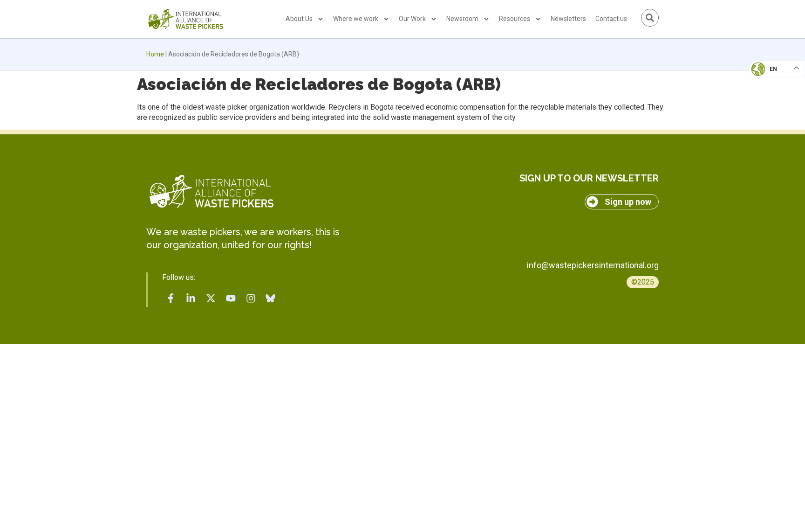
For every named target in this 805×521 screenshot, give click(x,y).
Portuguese (774, 114)
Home (155, 54)
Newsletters (568, 18)
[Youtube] (230, 298)
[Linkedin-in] (191, 298)
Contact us (611, 18)
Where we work (355, 18)
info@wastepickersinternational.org (593, 265)
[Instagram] (250, 298)
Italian (767, 96)
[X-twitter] (211, 298)
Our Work (412, 18)
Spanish (768, 133)
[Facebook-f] (171, 298)
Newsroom (462, 18)
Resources (514, 18)
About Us (299, 18)
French (767, 77)
